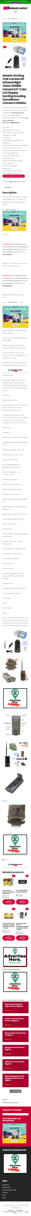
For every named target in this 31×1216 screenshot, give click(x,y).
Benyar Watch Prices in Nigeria (15, 1048)
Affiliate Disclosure (9, 1190)
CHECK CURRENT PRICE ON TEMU (13, 176)
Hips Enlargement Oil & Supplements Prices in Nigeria (14, 1078)
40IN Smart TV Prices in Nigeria (14, 1063)
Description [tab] (7, 187)
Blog (4, 1195)
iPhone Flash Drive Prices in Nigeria (15, 1034)
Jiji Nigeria (17, 1207)
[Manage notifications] (27, 1212)
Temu (23, 181)
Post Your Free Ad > (18, 112)
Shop (4, 1197)
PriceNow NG (15, 7)
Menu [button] (15, 12)
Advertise (5, 1185)
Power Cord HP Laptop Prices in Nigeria (14, 1019)
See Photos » (8, 1010)
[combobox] (15, 1114)
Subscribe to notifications (10, 1102)
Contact (5, 1192)
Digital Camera (13, 181)
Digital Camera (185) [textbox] (15, 1115)
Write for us (6, 1187)
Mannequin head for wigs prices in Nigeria (14, 1005)
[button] (15, 1091)
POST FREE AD (7, 254)
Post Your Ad (15, 3)
